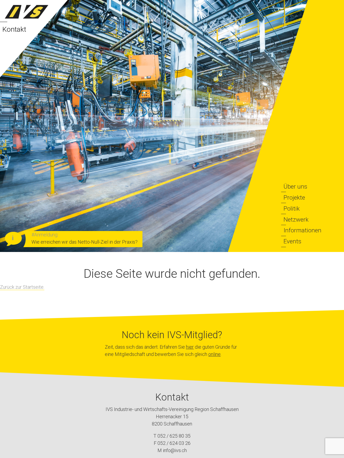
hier (190, 347)
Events (292, 241)
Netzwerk (296, 219)
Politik (292, 208)
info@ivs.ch (175, 450)
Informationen (302, 230)
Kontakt (14, 29)
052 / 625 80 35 (174, 436)
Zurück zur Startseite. (22, 287)
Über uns (295, 186)
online (214, 354)
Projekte (294, 197)
